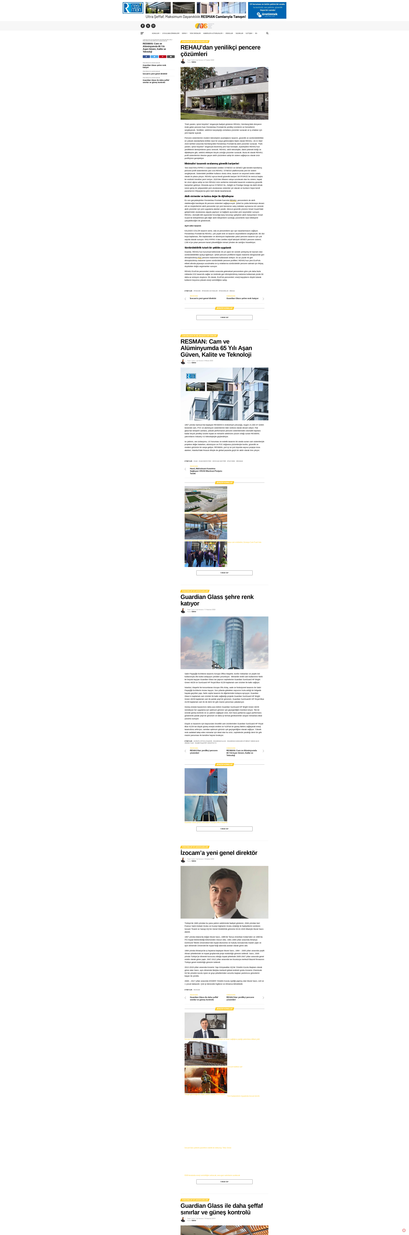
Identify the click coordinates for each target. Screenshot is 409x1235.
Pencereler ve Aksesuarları (158, 41)
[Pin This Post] (162, 56)
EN (256, 33)
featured (231, 461)
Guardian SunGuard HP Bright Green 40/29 (243, 741)
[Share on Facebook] (146, 56)
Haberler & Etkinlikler (212, 33)
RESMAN (240, 461)
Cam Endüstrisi (205, 461)
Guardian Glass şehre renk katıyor (154, 66)
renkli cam (189, 743)
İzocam (197, 990)
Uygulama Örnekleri (170, 33)
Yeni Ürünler (195, 33)
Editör (194, 62)
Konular (155, 33)
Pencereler (224, 291)
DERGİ (184, 33)
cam (196, 461)
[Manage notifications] (404, 1230)
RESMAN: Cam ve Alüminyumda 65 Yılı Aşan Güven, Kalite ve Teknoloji (154, 47)
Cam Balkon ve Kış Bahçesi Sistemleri (154, 39)
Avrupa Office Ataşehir (203, 741)
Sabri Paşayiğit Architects (206, 743)
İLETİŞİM (249, 33)
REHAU (233, 200)
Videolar (229, 33)
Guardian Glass (220, 741)
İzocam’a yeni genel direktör (155, 74)
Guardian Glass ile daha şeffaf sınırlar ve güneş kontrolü (156, 81)
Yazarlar (239, 33)
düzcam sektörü (219, 461)
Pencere (197, 291)
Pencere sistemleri (210, 291)
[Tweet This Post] (154, 56)
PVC (200, 258)
